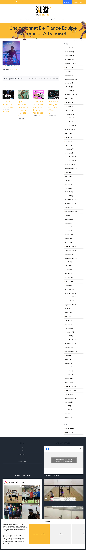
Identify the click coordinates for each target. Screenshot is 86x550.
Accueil (22, 447)
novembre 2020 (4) (71, 95)
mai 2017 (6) (68, 227)
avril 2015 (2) (68, 324)
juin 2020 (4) (69, 98)
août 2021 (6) (69, 83)
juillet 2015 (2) (69, 312)
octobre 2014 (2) (70, 347)
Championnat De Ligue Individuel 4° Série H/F (54, 107)
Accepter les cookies (39, 534)
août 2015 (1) (68, 309)
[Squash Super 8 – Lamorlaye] (8, 94)
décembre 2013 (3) (70, 386)
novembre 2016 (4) (70, 250)
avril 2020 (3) (69, 106)
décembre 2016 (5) (70, 246)
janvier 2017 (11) (69, 242)
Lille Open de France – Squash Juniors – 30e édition (38, 107)
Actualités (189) (69, 428)
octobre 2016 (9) (70, 254)
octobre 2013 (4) (70, 394)
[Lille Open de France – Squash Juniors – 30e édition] (38, 94)
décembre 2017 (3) (70, 200)
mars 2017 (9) (69, 235)
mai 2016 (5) (68, 274)
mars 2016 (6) (69, 281)
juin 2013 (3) (68, 406)
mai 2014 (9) (69, 367)
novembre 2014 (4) (71, 344)
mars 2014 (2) (69, 375)
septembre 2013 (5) (71, 398)
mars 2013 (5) (69, 418)
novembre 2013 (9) (70, 390)
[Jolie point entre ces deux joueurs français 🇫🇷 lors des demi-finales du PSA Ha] (63, 517)
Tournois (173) (69, 432)
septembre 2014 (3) (71, 351)
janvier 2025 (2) (69, 56)
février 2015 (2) (69, 332)
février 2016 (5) (69, 285)
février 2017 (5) (69, 238)
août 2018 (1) (69, 172)
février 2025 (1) (69, 52)
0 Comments (7, 110)
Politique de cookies (8, 547)
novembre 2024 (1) (70, 63)
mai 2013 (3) (68, 410)
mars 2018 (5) (69, 188)
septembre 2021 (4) (71, 79)
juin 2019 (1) (68, 133)
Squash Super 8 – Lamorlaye (8, 104)
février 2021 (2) (69, 91)
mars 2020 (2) (69, 110)
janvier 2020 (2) (69, 118)
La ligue (22, 450)
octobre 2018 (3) (70, 165)
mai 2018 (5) (68, 180)
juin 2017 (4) (68, 223)
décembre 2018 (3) (70, 157)
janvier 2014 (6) (69, 382)
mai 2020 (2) (69, 102)
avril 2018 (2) (68, 184)
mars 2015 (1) (69, 328)
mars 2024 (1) (69, 67)
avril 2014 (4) (69, 371)
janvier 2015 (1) (69, 336)
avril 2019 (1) (68, 141)
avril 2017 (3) (68, 231)
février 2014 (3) (69, 379)
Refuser (61, 534)
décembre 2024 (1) (70, 60)
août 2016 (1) (69, 262)
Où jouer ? (22, 454)
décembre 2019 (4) (71, 122)
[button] (13, 494)
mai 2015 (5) (68, 320)
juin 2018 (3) (68, 176)
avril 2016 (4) (69, 277)
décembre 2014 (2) (70, 340)
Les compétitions (22, 458)
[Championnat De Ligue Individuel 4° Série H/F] (53, 94)
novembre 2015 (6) (70, 297)
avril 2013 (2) (68, 414)
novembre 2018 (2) (70, 161)
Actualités (14, 69)
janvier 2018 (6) (69, 196)
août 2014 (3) (69, 355)
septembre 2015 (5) (71, 305)
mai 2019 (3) (68, 137)
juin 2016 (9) (68, 270)
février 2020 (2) (69, 114)
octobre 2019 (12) (70, 130)
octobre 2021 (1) (69, 75)
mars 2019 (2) (69, 145)
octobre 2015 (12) (70, 301)
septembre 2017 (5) (71, 211)
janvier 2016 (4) (69, 289)
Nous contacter (22, 461)
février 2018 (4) (69, 192)
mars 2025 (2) (69, 48)
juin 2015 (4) (68, 316)
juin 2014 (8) (68, 363)
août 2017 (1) (69, 215)
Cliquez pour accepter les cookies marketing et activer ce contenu (64, 460)
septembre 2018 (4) (71, 168)
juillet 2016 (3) (69, 266)
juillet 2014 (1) (69, 359)
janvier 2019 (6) (69, 153)
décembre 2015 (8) (70, 293)
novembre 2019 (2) (70, 126)
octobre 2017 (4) (70, 207)
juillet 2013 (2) (69, 402)
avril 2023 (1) (68, 71)
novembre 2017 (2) (70, 204)
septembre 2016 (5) (71, 258)
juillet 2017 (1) (69, 219)
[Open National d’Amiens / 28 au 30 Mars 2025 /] (23, 94)
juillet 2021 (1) (69, 87)
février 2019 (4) (69, 149)
